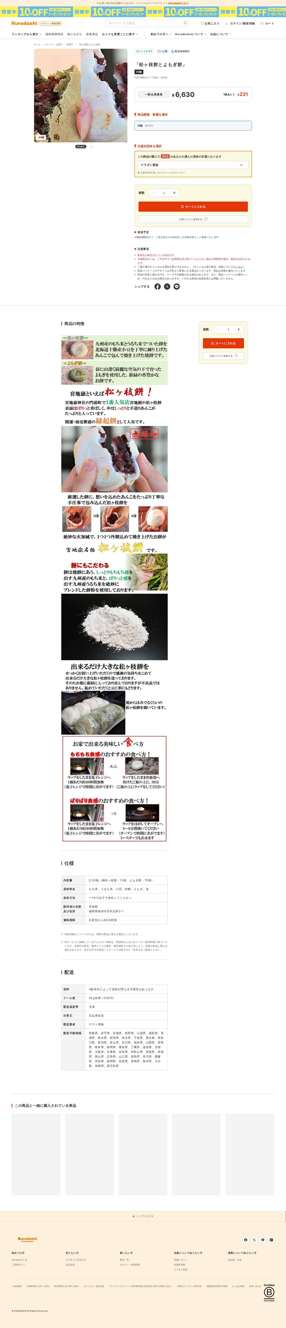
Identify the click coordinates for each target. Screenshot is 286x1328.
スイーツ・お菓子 (54, 44)
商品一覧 (124, 1259)
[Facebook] (246, 1240)
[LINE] (263, 1240)
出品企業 (70, 1264)
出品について (219, 34)
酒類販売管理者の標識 (217, 1286)
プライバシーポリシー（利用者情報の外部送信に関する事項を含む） (141, 1286)
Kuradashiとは (19, 1259)
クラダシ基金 (181, 1269)
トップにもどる (145, 1216)
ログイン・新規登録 (130, 1264)
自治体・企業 (235, 1259)
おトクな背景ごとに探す (118, 34)
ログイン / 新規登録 (51, 23)
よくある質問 (238, 1286)
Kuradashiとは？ (178, 3)
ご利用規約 (17, 1286)
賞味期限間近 (54, 34)
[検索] (185, 23)
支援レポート (181, 1259)
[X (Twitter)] (254, 1240)
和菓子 (70, 44)
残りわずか (74, 34)
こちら (239, 266)
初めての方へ (159, 34)
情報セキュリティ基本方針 (189, 1286)
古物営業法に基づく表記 (38, 1286)
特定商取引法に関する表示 (66, 1286)
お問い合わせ (255, 1286)
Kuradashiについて (189, 34)
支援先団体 (179, 1264)
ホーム (37, 44)
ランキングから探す (25, 34)
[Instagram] (271, 1240)
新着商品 (92, 34)
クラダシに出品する (76, 1259)
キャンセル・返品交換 (93, 1286)
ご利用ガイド (18, 1264)
